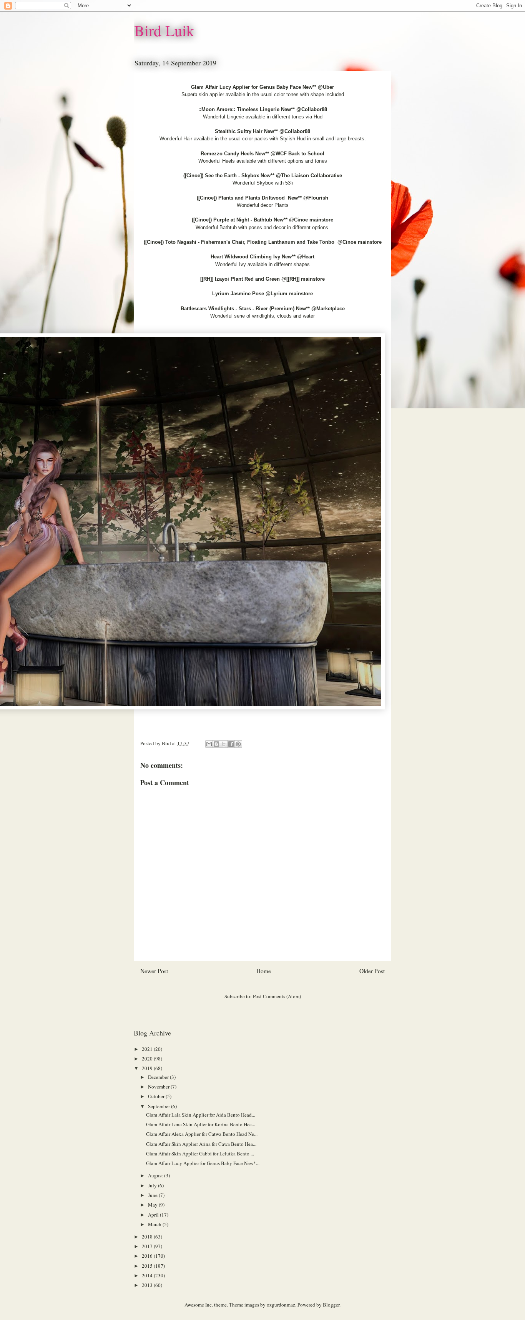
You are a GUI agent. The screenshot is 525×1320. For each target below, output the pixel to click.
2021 (148, 1048)
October (157, 1096)
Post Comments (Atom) (277, 996)
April (154, 1214)
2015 (148, 1265)
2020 (148, 1058)
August (156, 1175)
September (159, 1106)
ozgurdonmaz (281, 1304)
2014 (148, 1275)
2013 (148, 1285)
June (153, 1195)
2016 (148, 1255)
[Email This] (209, 744)
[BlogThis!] (216, 744)
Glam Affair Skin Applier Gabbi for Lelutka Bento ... (200, 1153)
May (153, 1204)
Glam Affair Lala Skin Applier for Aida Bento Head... (200, 1114)
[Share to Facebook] (231, 744)
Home (263, 971)
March (155, 1224)
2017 (148, 1246)
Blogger (331, 1304)
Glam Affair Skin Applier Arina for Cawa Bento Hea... (201, 1143)
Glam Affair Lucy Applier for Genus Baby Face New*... (202, 1163)
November (159, 1086)
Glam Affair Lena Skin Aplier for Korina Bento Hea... (200, 1124)
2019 (148, 1068)
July (153, 1185)
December (159, 1077)
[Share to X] (224, 744)
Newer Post (154, 971)
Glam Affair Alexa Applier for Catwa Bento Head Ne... (202, 1133)
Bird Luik (164, 30)
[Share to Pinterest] (238, 744)
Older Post (372, 971)
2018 (148, 1236)
